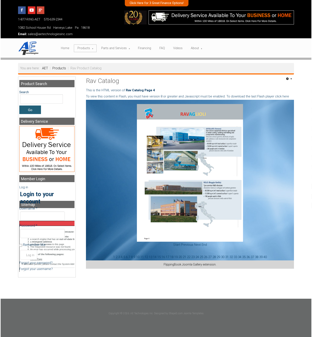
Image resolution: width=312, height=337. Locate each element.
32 (231, 257)
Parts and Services (114, 48)
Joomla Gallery (192, 264)
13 (150, 257)
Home (65, 48)
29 (218, 257)
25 (201, 257)
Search (24, 92)
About (195, 48)
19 (176, 257)
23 (193, 257)
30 (222, 257)
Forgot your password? (36, 263)
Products (83, 48)
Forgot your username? (36, 269)
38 (256, 257)
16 (163, 257)
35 (244, 257)
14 (154, 257)
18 (171, 257)
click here (282, 96)
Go (30, 109)
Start (176, 245)
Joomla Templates (193, 313)
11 (142, 257)
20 (180, 257)
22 (188, 257)
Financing (144, 48)
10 (137, 257)
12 (146, 257)
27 (210, 257)
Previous (187, 245)
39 (261, 257)
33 (235, 257)
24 (197, 257)
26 (205, 257)
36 (248, 257)
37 (252, 257)
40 (265, 257)
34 (239, 257)
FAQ (162, 48)
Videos (178, 48)
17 (167, 257)
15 (159, 257)
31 (227, 257)
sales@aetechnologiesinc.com (50, 34)
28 (214, 257)
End (204, 245)
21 (184, 257)
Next (197, 245)
